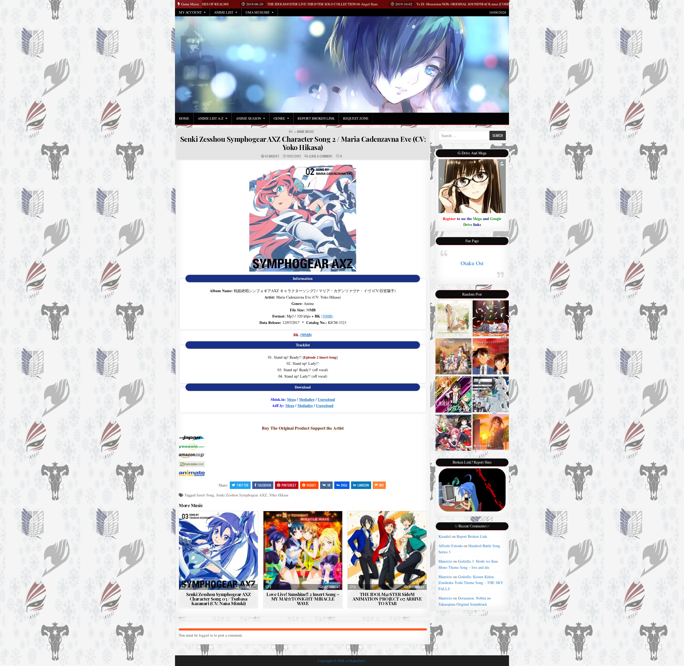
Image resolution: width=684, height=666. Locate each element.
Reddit (311, 485)
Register (449, 218)
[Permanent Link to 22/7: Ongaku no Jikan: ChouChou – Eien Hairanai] (454, 395)
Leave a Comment (321, 156)
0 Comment (248, 587)
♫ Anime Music (304, 131)
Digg (344, 485)
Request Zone (355, 118)
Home (184, 118)
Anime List (223, 12)
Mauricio (445, 561)
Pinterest (289, 485)
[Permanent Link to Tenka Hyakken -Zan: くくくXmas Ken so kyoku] (454, 433)
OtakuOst (272, 156)
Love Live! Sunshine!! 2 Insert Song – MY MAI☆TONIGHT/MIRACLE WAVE (302, 598)
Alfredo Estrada (450, 545)
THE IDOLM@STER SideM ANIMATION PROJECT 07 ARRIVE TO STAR (387, 598)
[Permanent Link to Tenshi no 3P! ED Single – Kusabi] (491, 318)
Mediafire (306, 399)
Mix (381, 485)
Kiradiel (444, 536)
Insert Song (205, 494)
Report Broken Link (316, 118)
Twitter (242, 485)
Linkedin (363, 485)
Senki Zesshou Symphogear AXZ (241, 494)
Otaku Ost (472, 263)
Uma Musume (258, 12)
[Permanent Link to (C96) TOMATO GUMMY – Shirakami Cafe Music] (491, 394)
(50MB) (327, 316)
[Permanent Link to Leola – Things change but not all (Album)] (454, 318)
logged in (206, 635)
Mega (291, 399)
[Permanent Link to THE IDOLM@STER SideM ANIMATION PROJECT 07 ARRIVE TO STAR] (387, 550)
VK (329, 485)
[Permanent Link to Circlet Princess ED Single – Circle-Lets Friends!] (454, 356)
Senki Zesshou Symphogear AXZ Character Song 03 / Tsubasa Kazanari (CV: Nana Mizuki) (218, 598)
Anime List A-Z (210, 118)
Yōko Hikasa (278, 494)
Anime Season (248, 118)
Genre (279, 118)
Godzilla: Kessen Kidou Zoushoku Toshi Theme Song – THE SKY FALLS (470, 582)
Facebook (264, 485)
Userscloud (326, 399)
